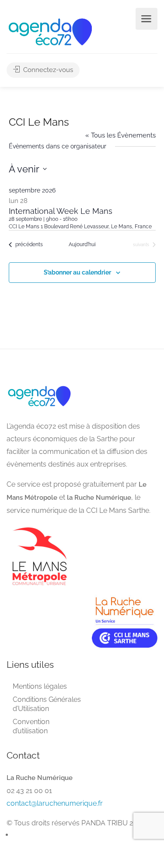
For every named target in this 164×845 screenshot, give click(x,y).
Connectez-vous (47, 70)
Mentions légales (40, 686)
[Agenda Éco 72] (50, 31)
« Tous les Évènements (120, 135)
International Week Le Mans (60, 211)
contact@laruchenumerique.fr (55, 803)
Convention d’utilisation (31, 726)
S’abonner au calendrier (77, 272)
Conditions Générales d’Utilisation (47, 704)
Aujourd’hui (82, 244)
